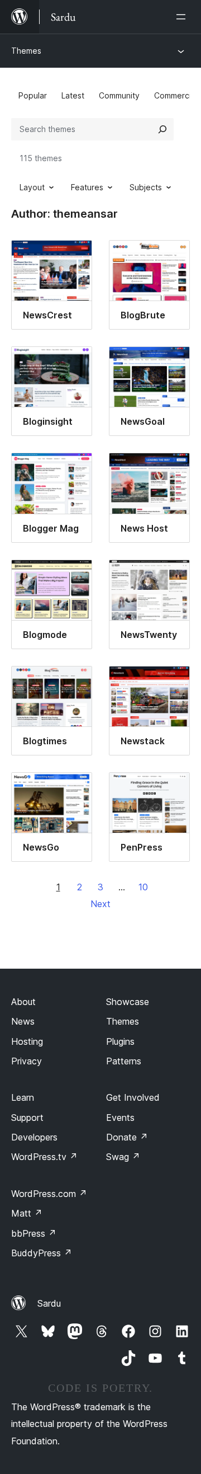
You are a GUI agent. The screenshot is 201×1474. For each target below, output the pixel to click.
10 (143, 887)
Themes (26, 50)
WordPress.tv (44, 1156)
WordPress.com (49, 1193)
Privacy (26, 1061)
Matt (26, 1213)
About (23, 1001)
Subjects (146, 187)
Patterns (123, 1061)
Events (120, 1117)
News (23, 1021)
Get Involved (133, 1097)
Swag (123, 1156)
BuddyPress (41, 1253)
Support (27, 1117)
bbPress (33, 1233)
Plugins (120, 1041)
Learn (22, 1097)
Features (87, 187)
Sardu (49, 1303)
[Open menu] (183, 17)
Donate (127, 1137)
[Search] (162, 129)
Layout (32, 187)
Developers (34, 1137)
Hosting (27, 1041)
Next (100, 903)
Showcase (127, 1001)
